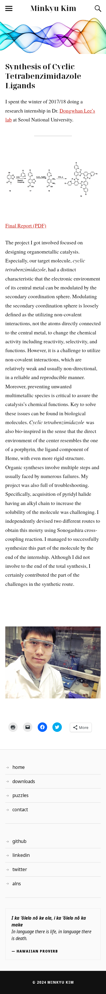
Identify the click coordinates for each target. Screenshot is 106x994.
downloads (23, 781)
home (18, 767)
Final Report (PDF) (25, 225)
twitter (19, 869)
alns (16, 883)
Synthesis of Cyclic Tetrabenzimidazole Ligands (43, 75)
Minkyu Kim (53, 8)
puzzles (20, 795)
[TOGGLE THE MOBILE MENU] (8, 9)
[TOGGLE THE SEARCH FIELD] (97, 9)
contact (20, 809)
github (19, 841)
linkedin (21, 855)
